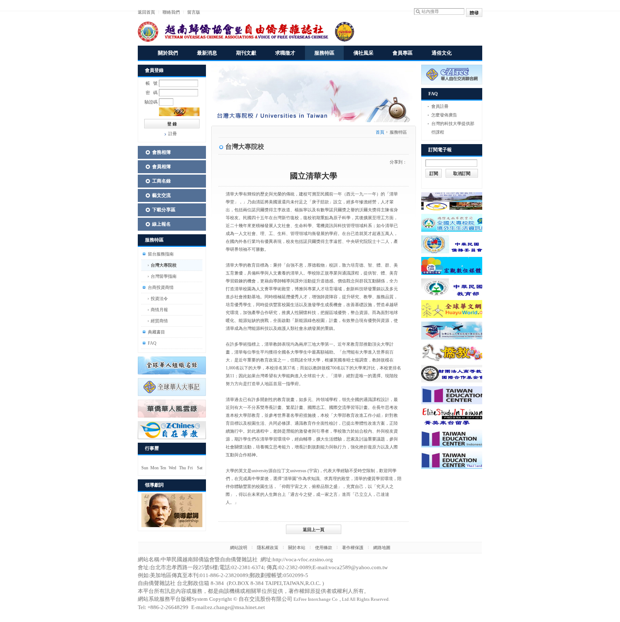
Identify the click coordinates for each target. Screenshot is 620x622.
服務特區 (324, 53)
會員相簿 (161, 166)
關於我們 (168, 53)
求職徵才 (285, 53)
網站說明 (238, 547)
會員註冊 (439, 106)
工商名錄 (161, 181)
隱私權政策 (267, 547)
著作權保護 (352, 547)
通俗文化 (442, 53)
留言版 (193, 12)
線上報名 (161, 224)
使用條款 (323, 547)
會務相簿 (161, 152)
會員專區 (403, 53)
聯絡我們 (171, 12)
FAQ (152, 343)
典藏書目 (156, 332)
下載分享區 (163, 209)
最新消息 (207, 53)
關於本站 (296, 547)
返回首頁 (146, 12)
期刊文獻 (246, 53)
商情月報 (159, 309)
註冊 (172, 133)
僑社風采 (363, 53)
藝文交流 (161, 195)
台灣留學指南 (164, 276)
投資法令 (159, 298)
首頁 (380, 132)
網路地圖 (381, 547)
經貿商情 (159, 320)
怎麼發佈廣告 (444, 115)
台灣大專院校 (164, 265)
